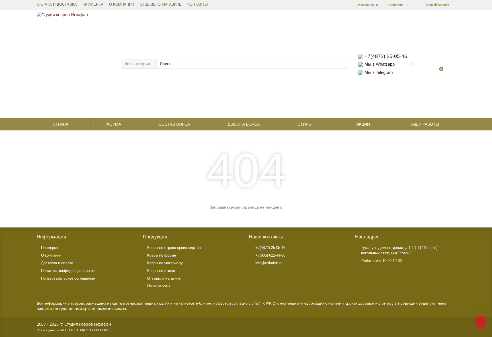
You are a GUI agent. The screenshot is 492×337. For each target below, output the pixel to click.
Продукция (155, 237)
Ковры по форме (161, 255)
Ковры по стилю (161, 271)
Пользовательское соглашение (68, 278)
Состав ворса (174, 124)
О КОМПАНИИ (121, 5)
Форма (113, 124)
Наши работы (424, 124)
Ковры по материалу (165, 263)
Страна (60, 124)
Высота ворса (244, 124)
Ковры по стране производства (174, 248)
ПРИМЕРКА (93, 5)
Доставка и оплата (57, 263)
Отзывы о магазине (164, 278)
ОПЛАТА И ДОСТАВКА (57, 5)
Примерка (49, 248)
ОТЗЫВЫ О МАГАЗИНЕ (161, 5)
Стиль (304, 124)
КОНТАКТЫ (197, 5)
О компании (51, 255)
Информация (51, 237)
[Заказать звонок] (480, 321)
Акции (363, 124)
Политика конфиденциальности (68, 271)
